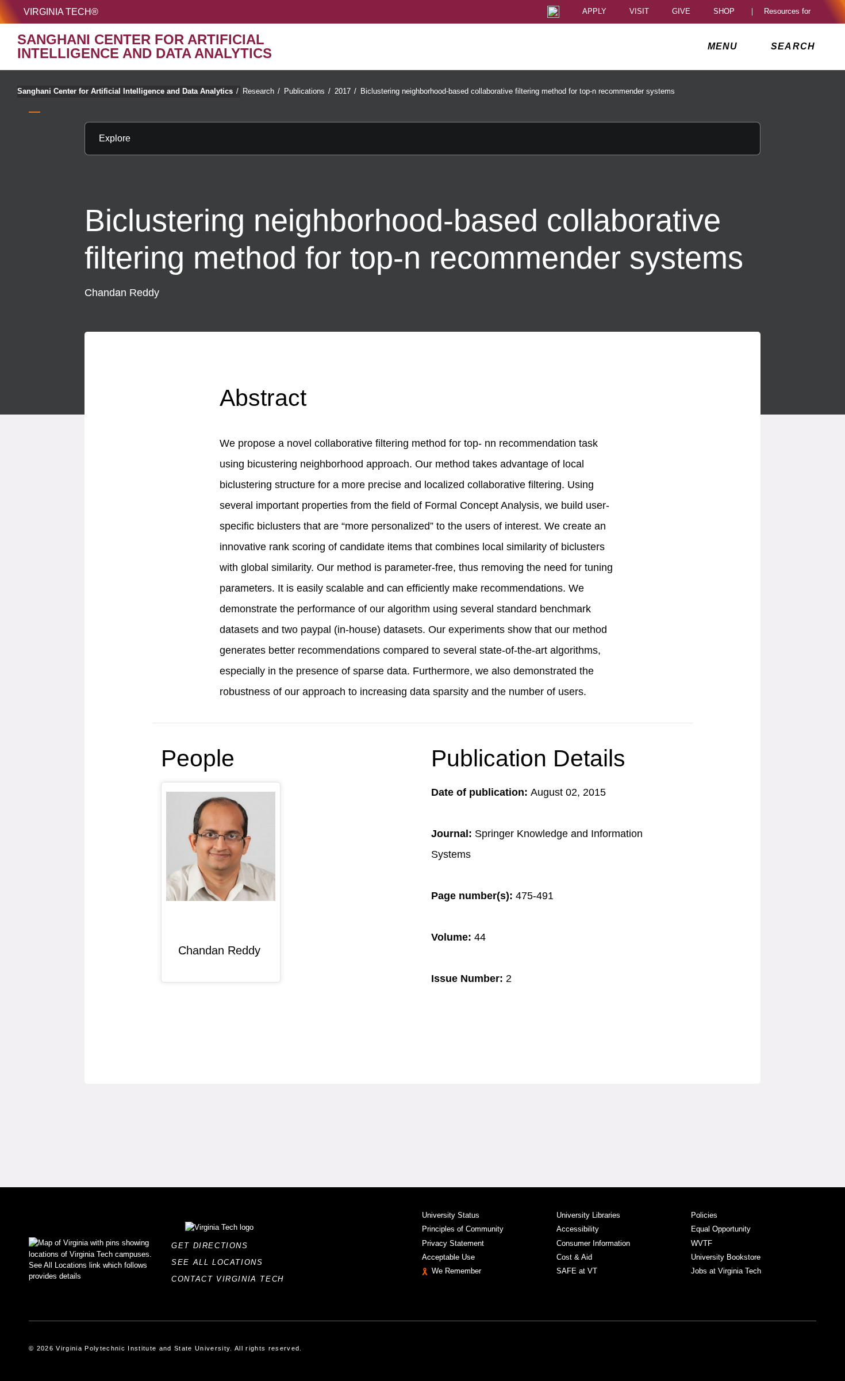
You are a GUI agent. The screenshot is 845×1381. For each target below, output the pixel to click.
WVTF (701, 1243)
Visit (639, 12)
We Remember (456, 1271)
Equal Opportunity (721, 1229)
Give (681, 12)
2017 (345, 91)
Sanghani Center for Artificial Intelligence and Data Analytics (128, 91)
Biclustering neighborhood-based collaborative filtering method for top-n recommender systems (517, 91)
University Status (450, 1215)
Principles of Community (463, 1229)
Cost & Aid (574, 1257)
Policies (704, 1215)
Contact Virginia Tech (230, 1279)
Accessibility (577, 1229)
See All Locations (220, 1262)
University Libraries (588, 1215)
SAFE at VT (576, 1271)
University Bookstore (725, 1257)
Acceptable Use (448, 1257)
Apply (594, 12)
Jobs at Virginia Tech (726, 1271)
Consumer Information (593, 1243)
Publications (307, 91)
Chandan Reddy (219, 950)
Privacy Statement (453, 1243)
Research (261, 91)
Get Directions (213, 1245)
